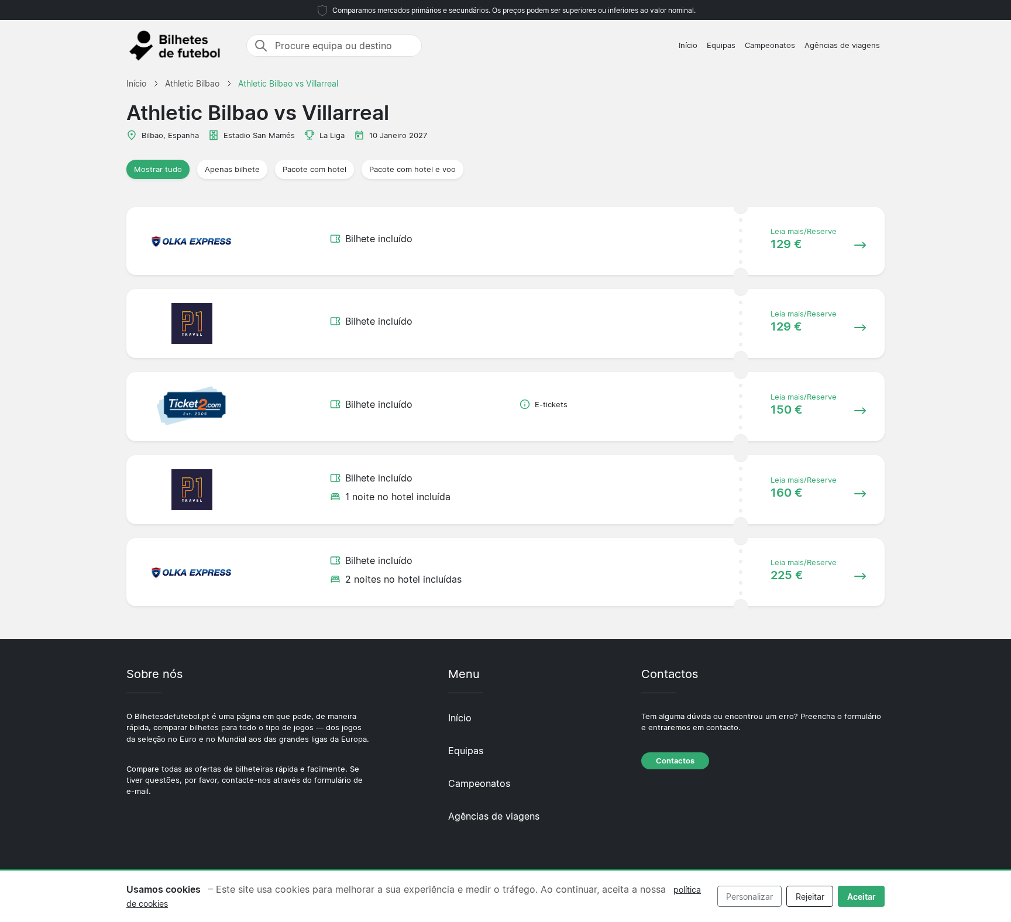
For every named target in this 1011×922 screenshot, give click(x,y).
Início (688, 45)
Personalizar (749, 897)
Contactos (675, 760)
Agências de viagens (842, 45)
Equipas (721, 45)
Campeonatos (770, 45)
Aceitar (861, 897)
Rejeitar (810, 897)
